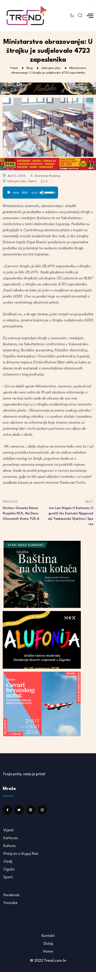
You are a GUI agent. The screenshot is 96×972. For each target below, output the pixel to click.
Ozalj (7, 862)
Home (48, 951)
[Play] (9, 192)
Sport (8, 877)
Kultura (9, 846)
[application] (30, 191)
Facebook (11, 895)
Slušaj (48, 944)
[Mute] (42, 192)
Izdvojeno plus (16, 181)
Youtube (10, 903)
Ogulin (9, 869)
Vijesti (32, 181)
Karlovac (10, 838)
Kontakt (48, 936)
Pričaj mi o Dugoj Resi (20, 854)
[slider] (25, 192)
